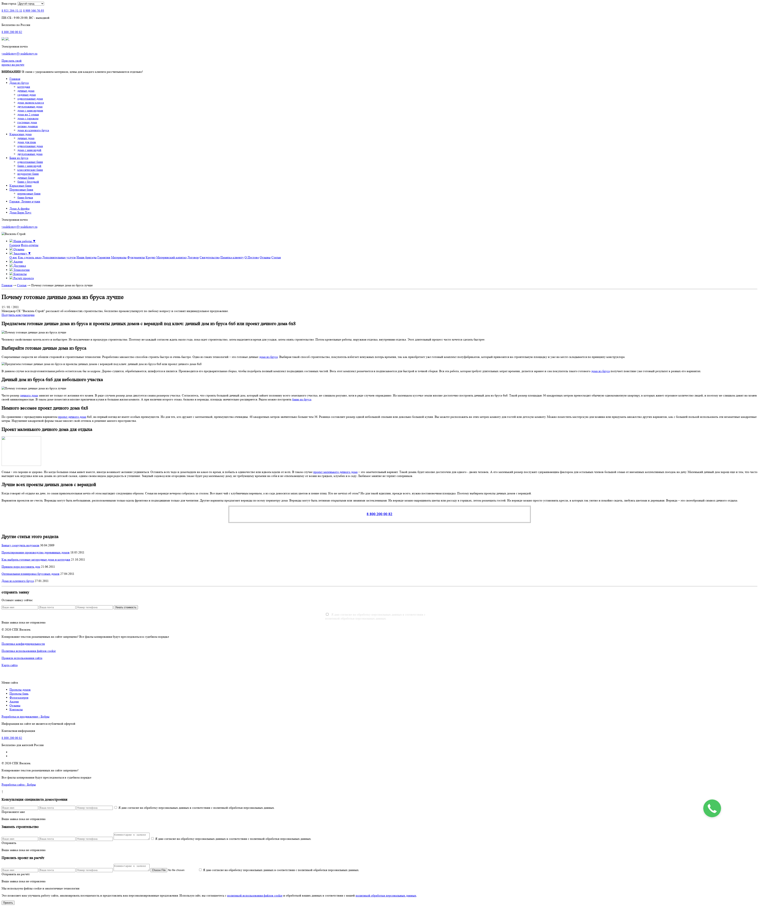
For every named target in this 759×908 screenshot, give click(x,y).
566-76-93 (33, 10)
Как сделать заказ (30, 257)
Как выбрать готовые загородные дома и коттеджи (36, 559)
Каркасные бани (20, 185)
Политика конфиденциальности (23, 644)
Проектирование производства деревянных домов (36, 552)
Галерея (14, 245)
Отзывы (265, 257)
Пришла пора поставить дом (21, 566)
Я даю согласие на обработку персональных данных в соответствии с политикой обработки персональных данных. (375, 616)
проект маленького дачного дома (335, 472)
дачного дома (29, 395)
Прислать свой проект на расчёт (13, 62)
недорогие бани (28, 174)
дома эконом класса (30, 102)
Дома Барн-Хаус (20, 212)
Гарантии (103, 257)
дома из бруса (268, 357)
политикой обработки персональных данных (386, 895)
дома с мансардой (29, 150)
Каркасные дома (20, 134)
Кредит (151, 257)
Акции (14, 701)
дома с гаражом (27, 118)
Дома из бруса (19, 83)
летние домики (27, 126)
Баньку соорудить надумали (20, 545)
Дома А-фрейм (19, 208)
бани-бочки (25, 197)
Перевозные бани (21, 189)
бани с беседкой (28, 181)
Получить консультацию (18, 315)
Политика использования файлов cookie (29, 651)
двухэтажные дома (29, 106)
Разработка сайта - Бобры (19, 784)
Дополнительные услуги (59, 257)
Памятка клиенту (232, 257)
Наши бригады (86, 257)
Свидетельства (210, 257)
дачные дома (25, 91)
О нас (13, 257)
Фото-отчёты (29, 245)
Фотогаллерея (18, 697)
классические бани (30, 170)
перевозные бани (29, 193)
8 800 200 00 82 (379, 514)
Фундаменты (136, 257)
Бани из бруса (18, 158)
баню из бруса (301, 399)
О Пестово (252, 257)
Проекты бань (18, 693)
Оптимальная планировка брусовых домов (30, 574)
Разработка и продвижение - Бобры (25, 716)
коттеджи (23, 87)
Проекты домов (20, 689)
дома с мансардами (30, 110)
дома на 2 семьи (28, 114)
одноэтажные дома (30, 98)
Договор (193, 257)
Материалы (118, 257)
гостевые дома (27, 122)
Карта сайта (10, 665)
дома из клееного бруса (33, 130)
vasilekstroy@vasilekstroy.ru (19, 53)
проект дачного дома (72, 417)
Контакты (16, 709)
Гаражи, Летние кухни (24, 201)
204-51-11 (12, 10)
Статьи (276, 257)
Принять (8, 902)
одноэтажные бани (30, 162)
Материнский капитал (171, 257)
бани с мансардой (29, 166)
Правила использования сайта (22, 658)
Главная (14, 79)
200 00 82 (12, 32)
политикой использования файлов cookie (254, 895)
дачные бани (25, 178)
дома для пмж (26, 142)
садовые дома (26, 94)
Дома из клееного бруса (18, 581)
